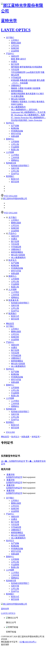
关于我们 (10, 37)
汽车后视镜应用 (18, 72)
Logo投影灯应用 (33, 72)
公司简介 (15, 40)
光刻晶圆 (24, 83)
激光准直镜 (31, 94)
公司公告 (15, 144)
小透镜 (21, 88)
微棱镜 (14, 88)
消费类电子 (16, 85)
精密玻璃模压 (17, 91)
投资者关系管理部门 (20, 166)
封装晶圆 (32, 80)
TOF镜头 (32, 102)
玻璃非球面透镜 (18, 94)
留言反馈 (15, 182)
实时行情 (15, 168)
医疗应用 (15, 64)
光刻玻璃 (36, 88)
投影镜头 (24, 102)
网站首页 (10, 323)
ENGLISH (13, 196)
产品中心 (10, 53)
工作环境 (15, 158)
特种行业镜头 (17, 104)
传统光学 (15, 56)
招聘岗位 (15, 160)
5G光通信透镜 (17, 96)
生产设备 (15, 126)
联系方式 (15, 179)
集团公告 (15, 150)
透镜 (18, 59)
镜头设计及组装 (18, 99)
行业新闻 (15, 147)
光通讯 (14, 61)
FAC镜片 (40, 94)
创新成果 (15, 136)
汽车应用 (15, 69)
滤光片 (23, 59)
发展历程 (15, 48)
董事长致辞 (16, 43)
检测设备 (15, 128)
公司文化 (15, 45)
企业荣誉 (15, 51)
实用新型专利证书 (13, 461)
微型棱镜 (15, 67)
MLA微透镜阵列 (18, 107)
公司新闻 (15, 142)
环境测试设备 (17, 131)
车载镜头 (15, 102)
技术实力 (10, 123)
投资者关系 (11, 163)
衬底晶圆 (15, 80)
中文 (6, 196)
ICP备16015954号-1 (28, 642)
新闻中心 (10, 139)
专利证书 (35, 437)
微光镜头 (40, 102)
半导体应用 (16, 77)
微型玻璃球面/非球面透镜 (31, 67)
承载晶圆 (24, 80)
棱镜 (13, 59)
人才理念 (15, 155)
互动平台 (15, 174)
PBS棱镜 (28, 88)
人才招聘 (10, 152)
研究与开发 (16, 134)
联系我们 (10, 176)
